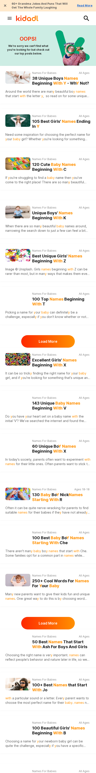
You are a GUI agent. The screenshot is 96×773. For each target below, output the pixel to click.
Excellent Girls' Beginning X (54, 363)
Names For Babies (44, 73)
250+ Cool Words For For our (60, 583)
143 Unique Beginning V (56, 406)
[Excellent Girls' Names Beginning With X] (17, 359)
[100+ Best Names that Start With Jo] (17, 684)
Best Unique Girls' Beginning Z (57, 258)
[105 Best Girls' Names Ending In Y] (17, 120)
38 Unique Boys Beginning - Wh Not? (60, 81)
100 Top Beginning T (58, 302)
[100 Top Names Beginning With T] (17, 298)
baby (58, 416)
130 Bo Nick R (57, 497)
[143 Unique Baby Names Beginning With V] (17, 402)
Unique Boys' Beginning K (52, 215)
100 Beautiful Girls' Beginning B (58, 730)
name (55, 178)
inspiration (31, 134)
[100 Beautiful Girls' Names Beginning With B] (17, 727)
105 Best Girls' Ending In (61, 124)
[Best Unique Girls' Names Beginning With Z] (17, 255)
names (70, 226)
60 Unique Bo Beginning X (54, 449)
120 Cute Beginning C (54, 167)
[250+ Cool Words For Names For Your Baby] (17, 580)
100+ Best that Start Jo (59, 687)
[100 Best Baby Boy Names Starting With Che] (17, 537)
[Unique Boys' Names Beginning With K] (17, 212)
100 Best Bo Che (58, 540)
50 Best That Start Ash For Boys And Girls (59, 644)
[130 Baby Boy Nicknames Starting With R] (17, 494)
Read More (84, 5)
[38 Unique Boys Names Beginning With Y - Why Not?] (17, 77)
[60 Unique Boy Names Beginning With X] (17, 445)
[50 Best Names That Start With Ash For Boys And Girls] (17, 641)
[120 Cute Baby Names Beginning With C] (17, 163)
